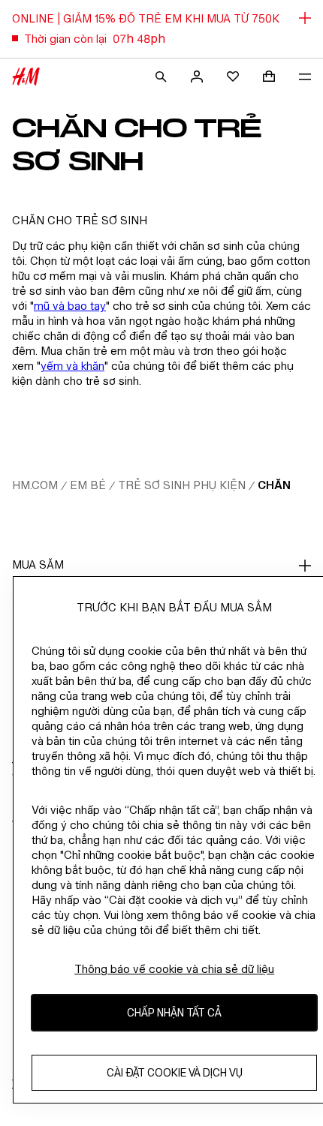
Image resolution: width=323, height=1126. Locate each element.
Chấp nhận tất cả (174, 1012)
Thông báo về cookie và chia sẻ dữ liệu (174, 968)
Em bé (88, 485)
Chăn (274, 485)
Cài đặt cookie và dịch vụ (175, 1072)
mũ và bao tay (70, 305)
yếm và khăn (72, 365)
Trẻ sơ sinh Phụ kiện (182, 485)
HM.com (35, 485)
